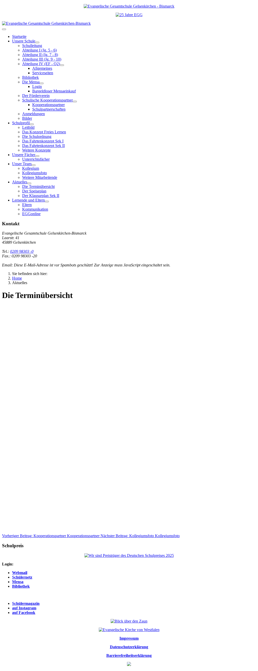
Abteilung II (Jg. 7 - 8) (40, 55)
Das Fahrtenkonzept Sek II (43, 145)
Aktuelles (19, 182)
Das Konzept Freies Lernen (44, 132)
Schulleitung (32, 45)
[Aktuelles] (29, 183)
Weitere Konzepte (36, 150)
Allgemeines (42, 68)
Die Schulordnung (36, 136)
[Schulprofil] (32, 124)
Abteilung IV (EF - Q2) (41, 64)
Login (37, 86)
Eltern (27, 205)
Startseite (19, 36)
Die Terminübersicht (38, 186)
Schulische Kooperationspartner (47, 100)
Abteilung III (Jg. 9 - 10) (41, 59)
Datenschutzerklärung (129, 647)
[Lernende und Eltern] (47, 201)
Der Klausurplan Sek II (40, 195)
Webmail (19, 572)
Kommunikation (35, 209)
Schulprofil (21, 123)
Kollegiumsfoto (34, 173)
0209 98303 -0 (22, 251)
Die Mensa (31, 82)
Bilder (27, 118)
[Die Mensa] (42, 83)
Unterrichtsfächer (36, 159)
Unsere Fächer (23, 155)
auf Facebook (23, 612)
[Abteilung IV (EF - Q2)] (62, 65)
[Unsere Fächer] (37, 156)
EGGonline (31, 214)
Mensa (17, 582)
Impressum (129, 638)
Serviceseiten (42, 73)
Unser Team (21, 164)
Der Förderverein (36, 95)
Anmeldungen (33, 114)
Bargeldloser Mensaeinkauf (54, 91)
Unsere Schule (23, 41)
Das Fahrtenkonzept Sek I (42, 141)
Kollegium (30, 168)
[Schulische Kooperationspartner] (75, 101)
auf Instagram (24, 608)
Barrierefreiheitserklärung (129, 655)
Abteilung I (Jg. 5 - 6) (39, 50)
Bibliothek (30, 77)
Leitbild (28, 127)
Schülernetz (22, 577)
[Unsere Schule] (37, 42)
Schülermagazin (26, 603)
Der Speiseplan (34, 191)
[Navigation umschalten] (4, 29)
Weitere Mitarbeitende (39, 177)
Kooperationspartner (48, 105)
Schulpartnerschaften (49, 109)
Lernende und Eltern (28, 200)
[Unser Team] (33, 165)
